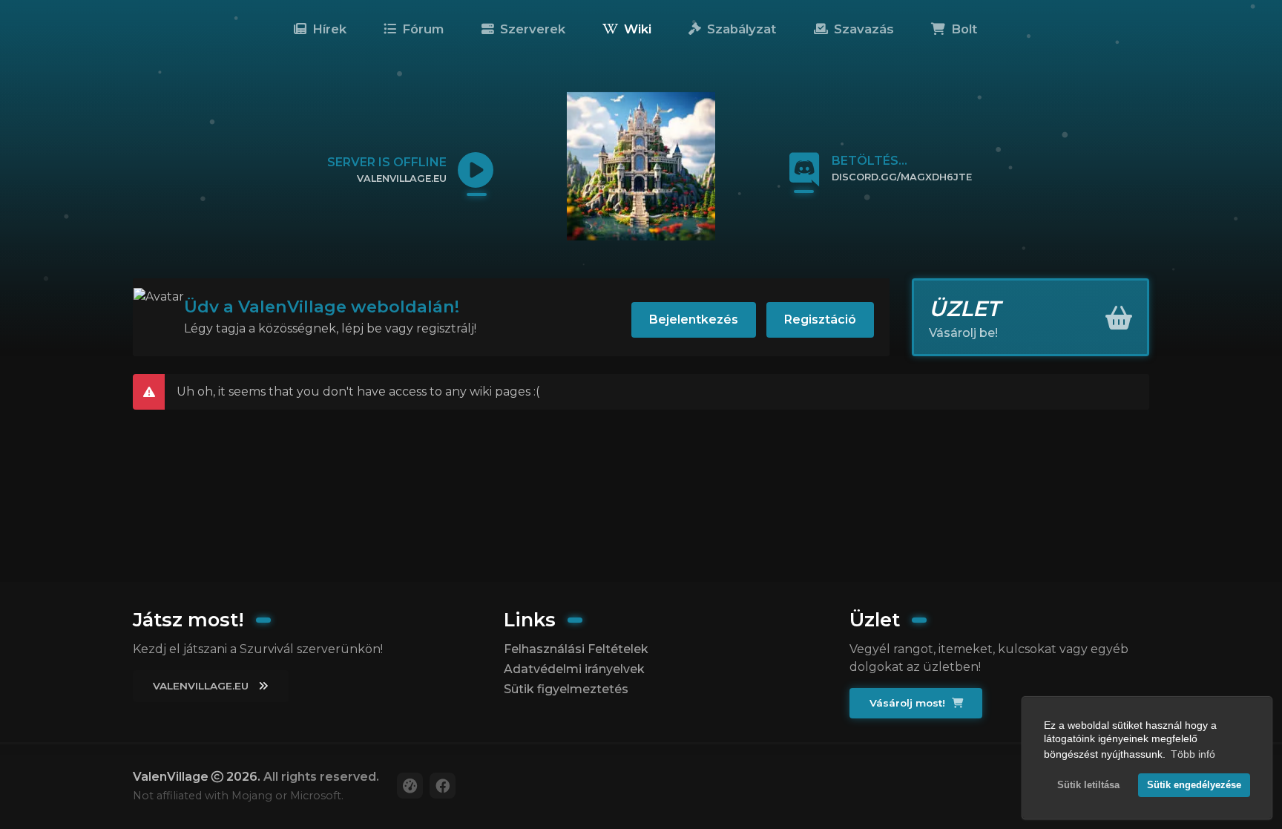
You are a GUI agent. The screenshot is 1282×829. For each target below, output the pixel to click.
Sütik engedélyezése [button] (1194, 785)
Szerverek (530, 29)
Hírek (327, 29)
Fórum (421, 29)
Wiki (635, 29)
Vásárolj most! (909, 703)
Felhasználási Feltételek (576, 649)
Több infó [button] (1193, 754)
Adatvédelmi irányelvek (574, 669)
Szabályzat (739, 29)
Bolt (962, 29)
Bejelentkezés (693, 319)
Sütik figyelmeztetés (566, 689)
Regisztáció (820, 319)
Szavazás (862, 29)
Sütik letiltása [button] (1088, 785)
